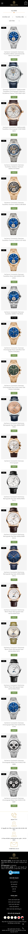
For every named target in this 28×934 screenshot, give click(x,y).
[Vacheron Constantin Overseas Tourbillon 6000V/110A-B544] (14, 297)
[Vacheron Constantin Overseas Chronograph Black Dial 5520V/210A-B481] (14, 784)
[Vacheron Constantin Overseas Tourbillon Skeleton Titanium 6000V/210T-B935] (14, 150)
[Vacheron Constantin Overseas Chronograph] (14, 446)
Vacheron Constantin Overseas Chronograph (14, 462)
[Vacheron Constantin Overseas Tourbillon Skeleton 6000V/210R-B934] (14, 188)
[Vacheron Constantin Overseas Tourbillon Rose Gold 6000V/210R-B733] (14, 260)
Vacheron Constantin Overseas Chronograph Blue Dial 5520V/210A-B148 (14, 724)
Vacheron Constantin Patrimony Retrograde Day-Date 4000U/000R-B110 (14, 536)
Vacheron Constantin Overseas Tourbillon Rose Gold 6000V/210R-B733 (14, 276)
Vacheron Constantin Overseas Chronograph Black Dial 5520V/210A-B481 (14, 800)
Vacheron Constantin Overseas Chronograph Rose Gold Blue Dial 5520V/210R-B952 (14, 349)
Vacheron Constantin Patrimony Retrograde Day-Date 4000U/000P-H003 (14, 425)
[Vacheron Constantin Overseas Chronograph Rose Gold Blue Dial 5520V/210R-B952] (14, 333)
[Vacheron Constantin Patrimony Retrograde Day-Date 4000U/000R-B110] (14, 520)
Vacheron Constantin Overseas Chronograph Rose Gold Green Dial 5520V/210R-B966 (14, 387)
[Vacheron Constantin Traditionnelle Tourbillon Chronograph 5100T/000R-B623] (14, 113)
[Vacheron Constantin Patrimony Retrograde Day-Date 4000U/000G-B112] (14, 482)
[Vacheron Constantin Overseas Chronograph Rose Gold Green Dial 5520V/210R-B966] (14, 371)
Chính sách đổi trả (14, 906)
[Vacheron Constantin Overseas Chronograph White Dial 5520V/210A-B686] (14, 746)
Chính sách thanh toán (14, 899)
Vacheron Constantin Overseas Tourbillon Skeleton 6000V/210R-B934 (14, 203)
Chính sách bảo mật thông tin (14, 909)
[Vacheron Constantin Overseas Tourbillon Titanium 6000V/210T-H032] (14, 224)
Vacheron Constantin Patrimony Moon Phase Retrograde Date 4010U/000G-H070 (14, 649)
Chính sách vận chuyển (14, 902)
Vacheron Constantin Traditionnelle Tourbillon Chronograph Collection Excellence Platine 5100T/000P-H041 (14, 91)
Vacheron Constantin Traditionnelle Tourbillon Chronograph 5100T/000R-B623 (14, 129)
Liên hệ (14, 889)
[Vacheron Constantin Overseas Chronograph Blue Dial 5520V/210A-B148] (14, 708)
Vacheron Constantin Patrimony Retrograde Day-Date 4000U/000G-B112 (14, 498)
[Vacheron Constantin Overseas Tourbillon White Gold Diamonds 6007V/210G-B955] (14, 37)
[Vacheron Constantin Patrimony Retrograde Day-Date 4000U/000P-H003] (14, 409)
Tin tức (14, 891)
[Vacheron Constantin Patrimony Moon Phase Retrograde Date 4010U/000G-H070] (14, 633)
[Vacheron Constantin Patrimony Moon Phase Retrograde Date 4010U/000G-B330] (14, 671)
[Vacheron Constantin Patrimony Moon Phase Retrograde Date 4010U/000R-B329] (14, 595)
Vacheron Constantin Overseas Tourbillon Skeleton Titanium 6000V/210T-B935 (14, 166)
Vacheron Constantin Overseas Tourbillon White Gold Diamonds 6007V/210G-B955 (14, 53)
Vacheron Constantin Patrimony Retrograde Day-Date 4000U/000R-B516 (14, 574)
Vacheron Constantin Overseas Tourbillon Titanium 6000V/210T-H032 (14, 239)
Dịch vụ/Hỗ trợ (14, 882)
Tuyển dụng (14, 886)
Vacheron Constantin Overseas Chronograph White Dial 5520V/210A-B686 (14, 762)
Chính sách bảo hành (14, 904)
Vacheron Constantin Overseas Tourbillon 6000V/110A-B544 (14, 313)
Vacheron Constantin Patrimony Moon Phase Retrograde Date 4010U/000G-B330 (14, 687)
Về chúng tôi (14, 884)
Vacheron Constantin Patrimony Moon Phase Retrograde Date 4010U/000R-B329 (14, 611)
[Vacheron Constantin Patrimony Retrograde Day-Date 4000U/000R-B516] (14, 558)
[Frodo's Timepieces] (14, 3)
